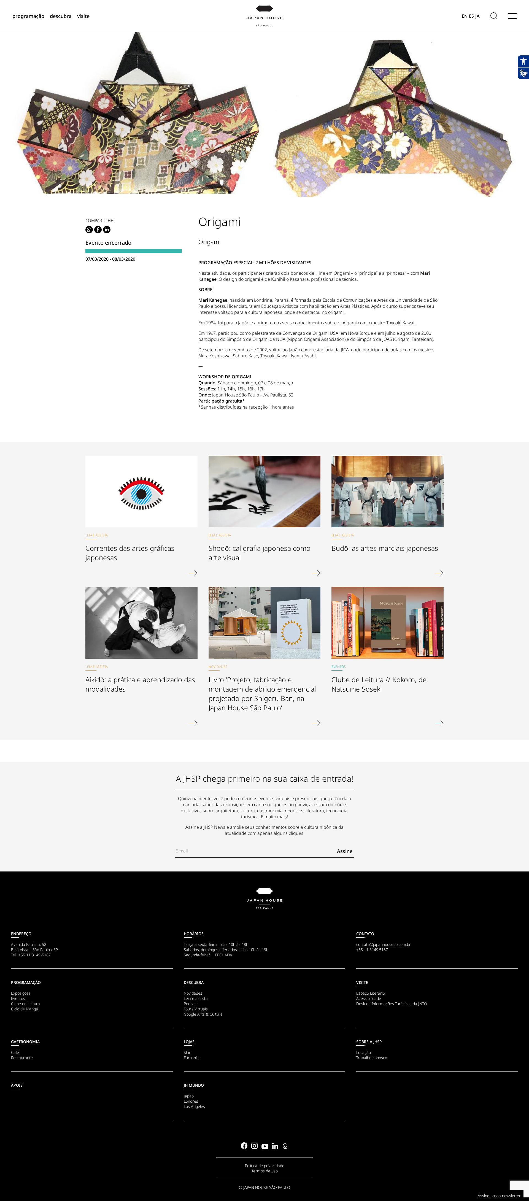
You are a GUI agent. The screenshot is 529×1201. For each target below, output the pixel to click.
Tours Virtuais (196, 1008)
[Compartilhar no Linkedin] (106, 229)
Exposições (21, 993)
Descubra (194, 982)
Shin (187, 1052)
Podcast (191, 1003)
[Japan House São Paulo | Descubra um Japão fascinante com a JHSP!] (264, 898)
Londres (191, 1101)
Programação (26, 982)
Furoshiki (191, 1057)
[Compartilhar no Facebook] (98, 229)
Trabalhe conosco (371, 1057)
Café (15, 1052)
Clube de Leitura (25, 1003)
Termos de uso (265, 1170)
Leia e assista (196, 998)
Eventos (18, 998)
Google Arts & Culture (203, 1014)
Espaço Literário (370, 993)
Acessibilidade (368, 998)
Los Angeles (194, 1106)
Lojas (189, 1041)
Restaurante (22, 1057)
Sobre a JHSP (369, 1041)
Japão (189, 1096)
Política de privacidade (264, 1165)
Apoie (17, 1085)
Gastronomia (25, 1041)
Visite (362, 982)
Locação (363, 1052)
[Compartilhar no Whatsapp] (89, 229)
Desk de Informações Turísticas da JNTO (391, 1003)
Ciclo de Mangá (24, 1008)
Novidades (193, 993)
